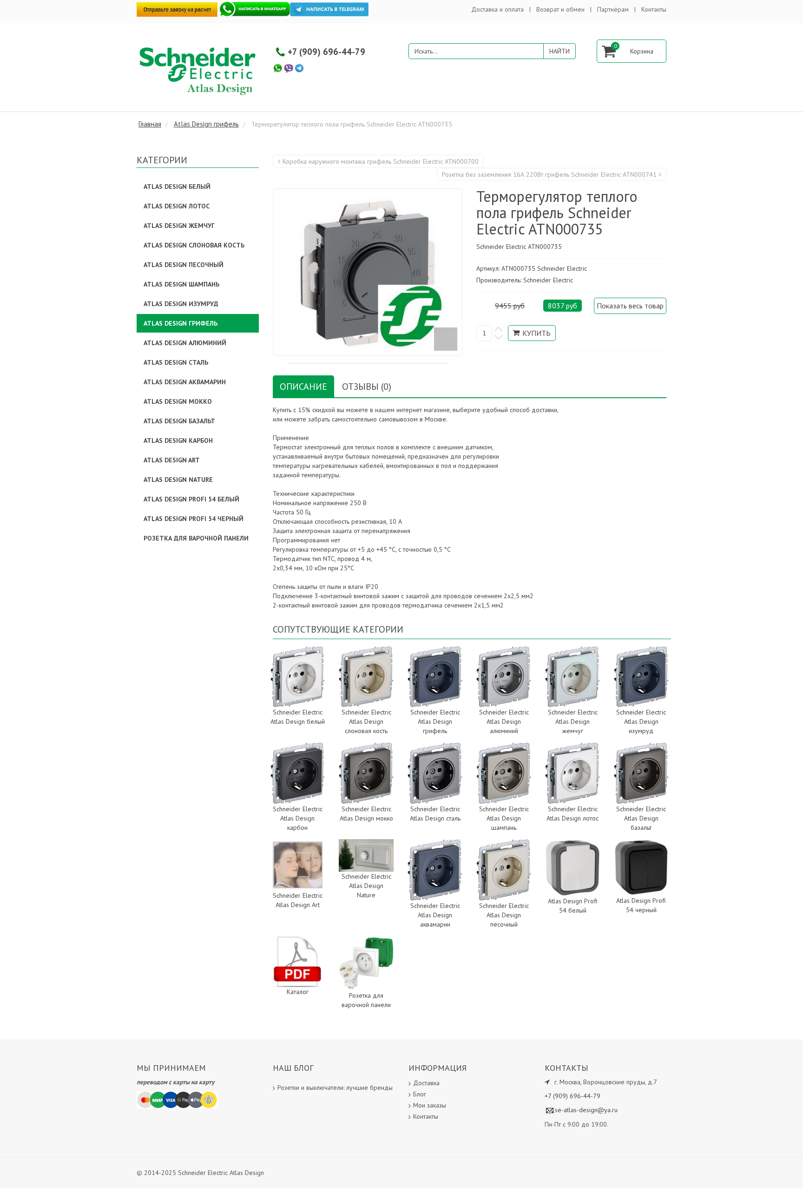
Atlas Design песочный (184, 264)
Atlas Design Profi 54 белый (573, 905)
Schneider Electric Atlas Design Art (298, 900)
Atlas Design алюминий (185, 343)
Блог (419, 1094)
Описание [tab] (303, 386)
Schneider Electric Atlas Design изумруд (641, 721)
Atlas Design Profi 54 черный (641, 905)
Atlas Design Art (172, 460)
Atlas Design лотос (177, 206)
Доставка (426, 1083)
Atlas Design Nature (178, 479)
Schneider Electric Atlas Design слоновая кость (366, 721)
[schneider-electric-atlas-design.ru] (199, 70)
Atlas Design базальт (179, 421)
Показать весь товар (630, 305)
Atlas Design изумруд (181, 304)
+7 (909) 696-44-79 (326, 51)
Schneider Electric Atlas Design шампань (504, 818)
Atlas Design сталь (176, 362)
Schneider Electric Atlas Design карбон (298, 818)
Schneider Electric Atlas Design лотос (572, 813)
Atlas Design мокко (178, 401)
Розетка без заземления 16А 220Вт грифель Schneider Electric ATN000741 (549, 174)
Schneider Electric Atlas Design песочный (504, 914)
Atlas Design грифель (180, 323)
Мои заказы (429, 1105)
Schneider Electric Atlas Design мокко (366, 813)
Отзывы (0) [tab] (366, 386)
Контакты (653, 9)
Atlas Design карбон (178, 440)
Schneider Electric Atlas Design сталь (435, 813)
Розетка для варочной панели (366, 1000)
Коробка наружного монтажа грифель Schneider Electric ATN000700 (381, 161)
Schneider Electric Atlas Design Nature (366, 885)
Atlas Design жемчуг (179, 225)
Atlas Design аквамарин (185, 382)
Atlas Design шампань (181, 284)
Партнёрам (613, 9)
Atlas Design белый (177, 186)
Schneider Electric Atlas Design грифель (435, 721)
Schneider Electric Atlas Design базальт (641, 818)
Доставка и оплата (497, 9)
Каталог (298, 992)
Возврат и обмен (560, 9)
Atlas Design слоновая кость (194, 245)
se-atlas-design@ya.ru (586, 1110)
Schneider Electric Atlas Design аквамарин (435, 914)
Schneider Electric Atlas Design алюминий (504, 721)
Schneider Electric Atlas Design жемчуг (573, 721)
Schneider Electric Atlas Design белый (297, 717)
